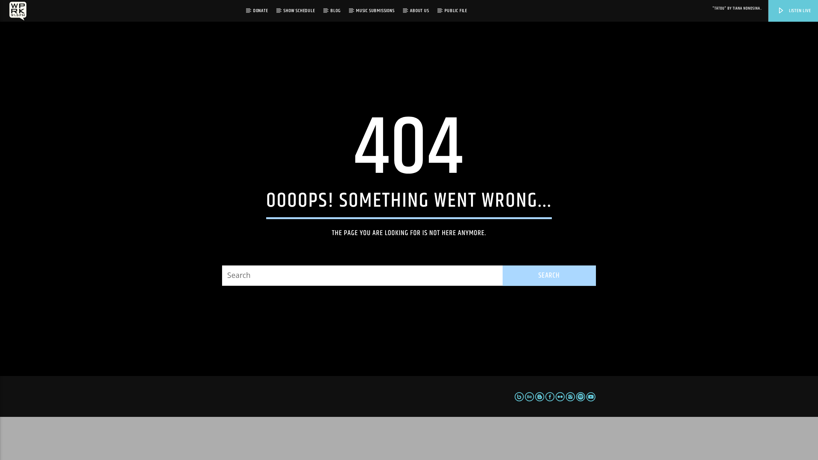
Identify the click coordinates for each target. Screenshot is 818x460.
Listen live (799, 11)
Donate (260, 11)
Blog (335, 11)
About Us (419, 11)
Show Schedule (299, 11)
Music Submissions (375, 11)
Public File (455, 11)
